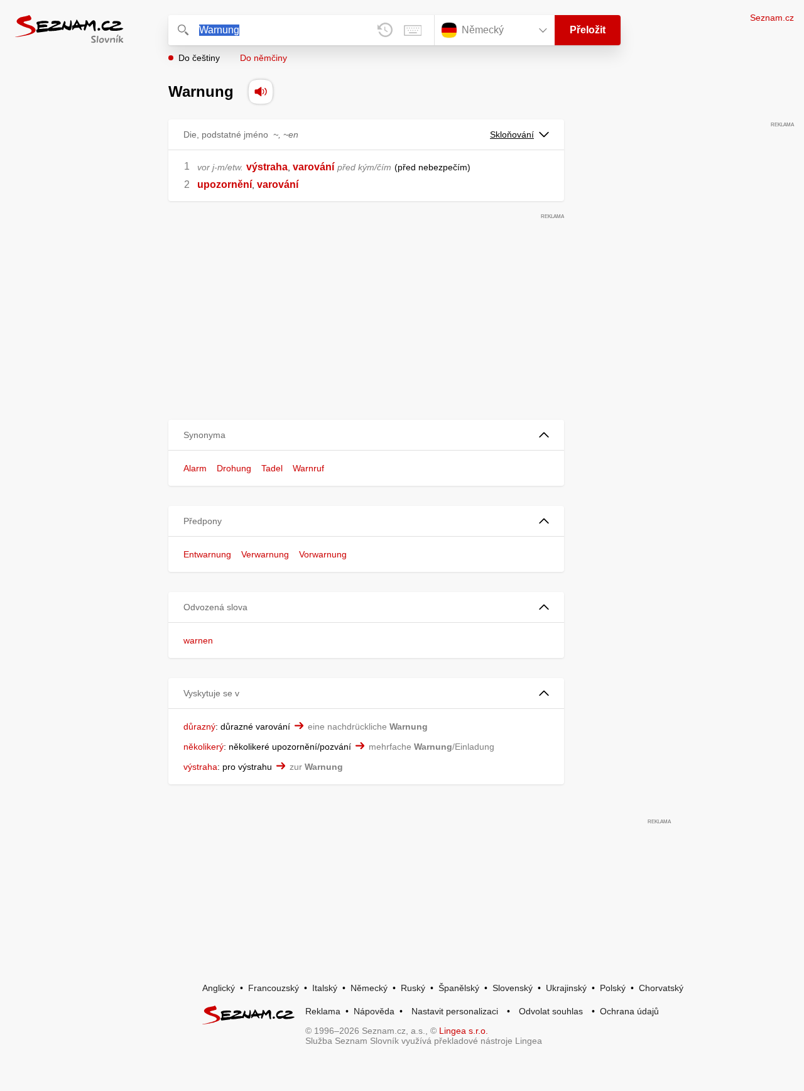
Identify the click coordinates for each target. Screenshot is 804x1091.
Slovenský (512, 988)
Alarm (195, 468)
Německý (369, 988)
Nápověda (374, 1011)
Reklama (322, 1011)
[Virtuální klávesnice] (412, 30)
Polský (613, 988)
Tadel (272, 468)
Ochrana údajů (629, 1011)
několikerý (203, 747)
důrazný (199, 726)
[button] (366, 435)
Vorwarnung (323, 554)
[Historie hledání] (385, 30)
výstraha (267, 167)
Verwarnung (265, 554)
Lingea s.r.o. (463, 1031)
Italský (324, 988)
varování (313, 167)
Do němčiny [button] (263, 58)
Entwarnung (207, 554)
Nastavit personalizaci (454, 1011)
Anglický (218, 988)
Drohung (234, 468)
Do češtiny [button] (199, 58)
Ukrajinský (566, 988)
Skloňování (512, 134)
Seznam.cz (772, 18)
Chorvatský (661, 988)
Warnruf (308, 468)
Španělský (458, 988)
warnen (198, 640)
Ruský (413, 988)
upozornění (224, 184)
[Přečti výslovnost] (260, 91)
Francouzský (273, 988)
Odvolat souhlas (551, 1011)
